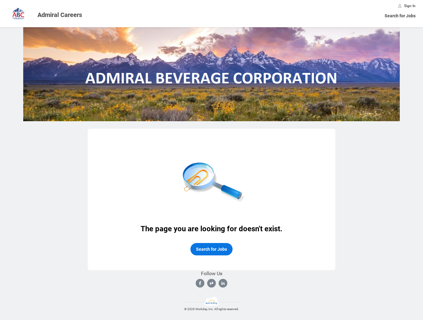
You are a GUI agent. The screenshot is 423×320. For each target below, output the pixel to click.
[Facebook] (200, 283)
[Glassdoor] (211, 283)
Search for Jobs (400, 15)
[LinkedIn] (223, 283)
